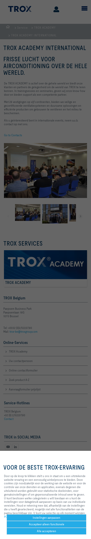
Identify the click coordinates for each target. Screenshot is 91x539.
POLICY (8, 516)
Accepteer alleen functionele (46, 524)
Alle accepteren (46, 531)
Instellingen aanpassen (46, 517)
